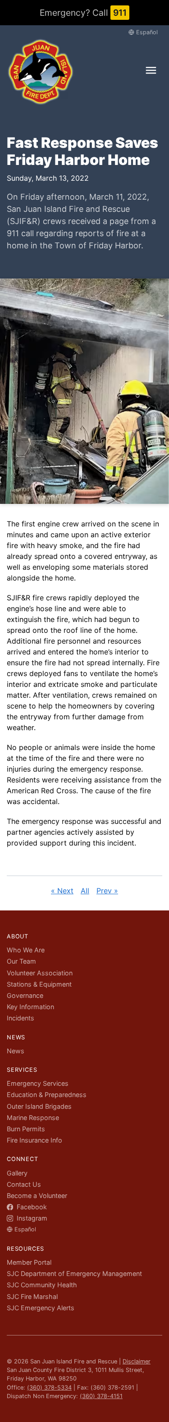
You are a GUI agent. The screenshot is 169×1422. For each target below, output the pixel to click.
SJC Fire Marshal (32, 1296)
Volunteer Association (40, 973)
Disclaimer (137, 1361)
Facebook (31, 1207)
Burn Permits (26, 1129)
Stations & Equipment (39, 984)
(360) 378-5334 (49, 1387)
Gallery (17, 1173)
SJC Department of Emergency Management (74, 1273)
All (85, 890)
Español (147, 32)
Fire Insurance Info (34, 1140)
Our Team (21, 961)
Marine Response (33, 1117)
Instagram (31, 1218)
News (15, 1051)
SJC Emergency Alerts (40, 1308)
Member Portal (29, 1262)
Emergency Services (38, 1083)
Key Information (30, 1006)
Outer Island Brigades (39, 1106)
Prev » (107, 890)
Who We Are (26, 950)
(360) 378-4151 (101, 1396)
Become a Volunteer (37, 1195)
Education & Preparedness (47, 1094)
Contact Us (24, 1184)
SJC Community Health (42, 1285)
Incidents (20, 1018)
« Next (62, 890)
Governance (25, 995)
